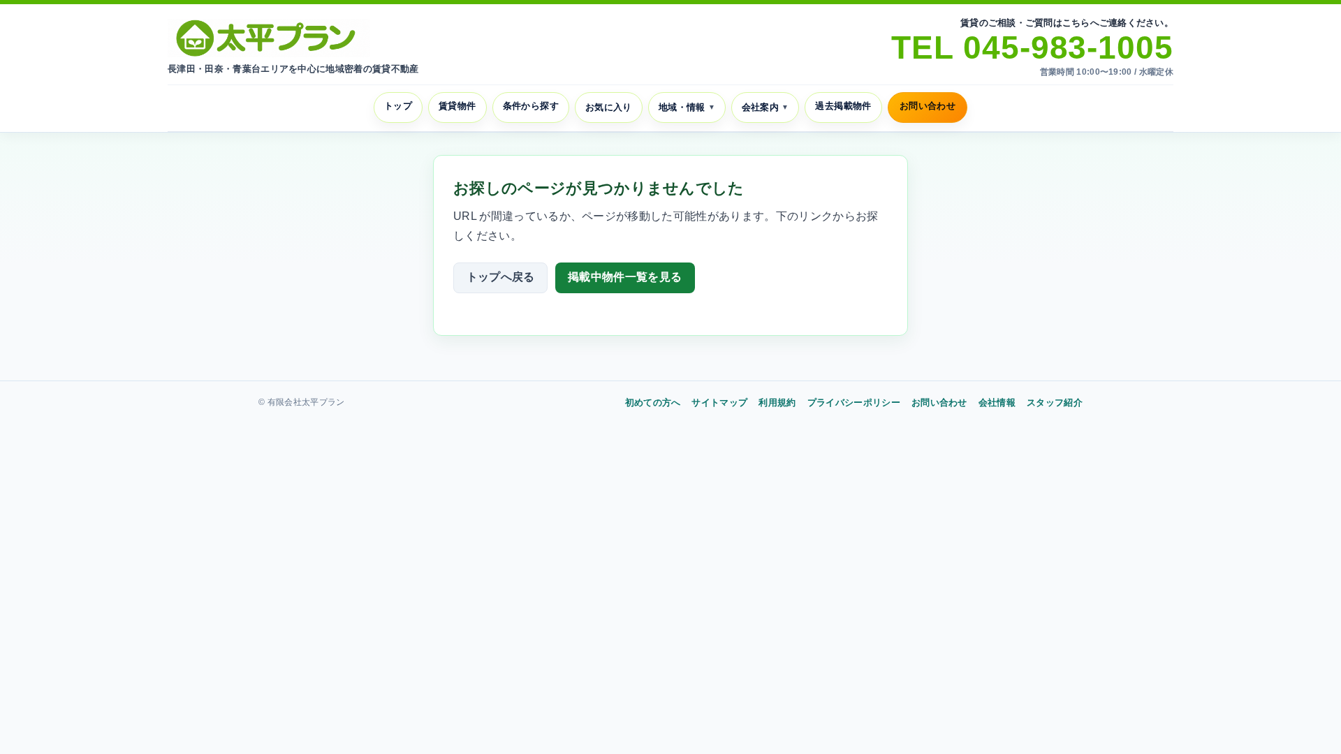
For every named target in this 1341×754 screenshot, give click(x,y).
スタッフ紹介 (1055, 402)
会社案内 (765, 107)
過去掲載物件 (843, 106)
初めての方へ (653, 402)
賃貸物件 (457, 106)
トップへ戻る (501, 277)
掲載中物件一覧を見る (625, 277)
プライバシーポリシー (853, 402)
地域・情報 (687, 107)
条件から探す (531, 106)
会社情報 (997, 402)
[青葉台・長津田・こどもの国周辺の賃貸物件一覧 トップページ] (269, 38)
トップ (398, 106)
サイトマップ (719, 402)
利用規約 (777, 402)
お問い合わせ (927, 106)
